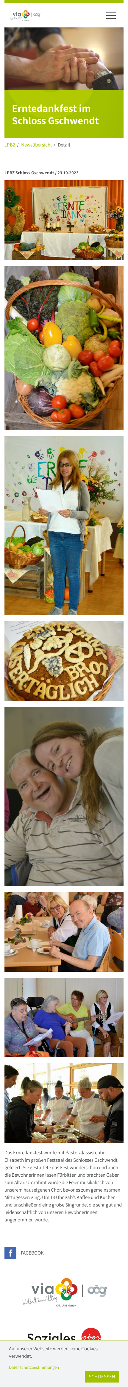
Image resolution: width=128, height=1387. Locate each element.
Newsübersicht (36, 144)
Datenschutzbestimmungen (34, 1367)
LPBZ (9, 144)
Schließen (102, 1376)
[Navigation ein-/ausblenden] (111, 15)
